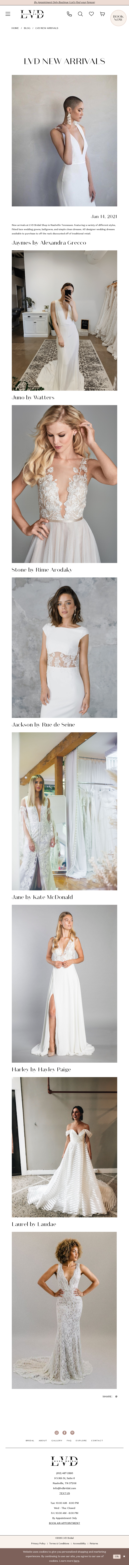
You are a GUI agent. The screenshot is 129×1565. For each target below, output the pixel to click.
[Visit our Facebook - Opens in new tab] (64, 1433)
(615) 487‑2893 (64, 1473)
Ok (117, 1556)
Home (15, 28)
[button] (7, 13)
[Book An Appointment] (123, 14)
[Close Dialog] (124, 1556)
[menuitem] (7, 13)
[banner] (32, 14)
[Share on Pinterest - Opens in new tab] (116, 1397)
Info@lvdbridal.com (64, 1488)
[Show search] (80, 13)
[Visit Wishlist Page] (91, 13)
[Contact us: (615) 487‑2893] (69, 13)
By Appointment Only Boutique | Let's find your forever (64, 2)
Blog (27, 28)
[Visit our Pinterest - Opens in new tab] (72, 1433)
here (76, 1561)
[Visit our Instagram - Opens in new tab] (57, 1433)
